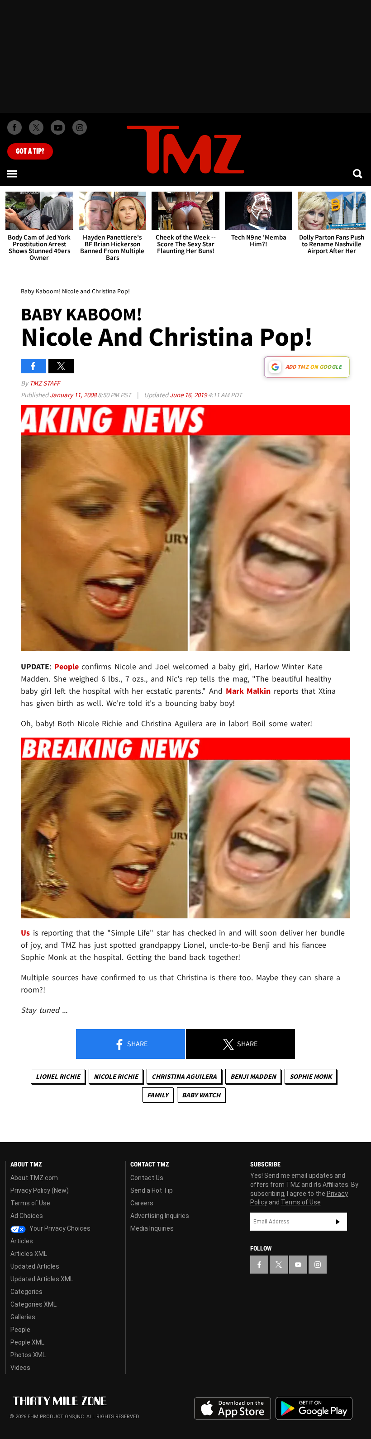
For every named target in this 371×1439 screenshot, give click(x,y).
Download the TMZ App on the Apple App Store (232, 1408)
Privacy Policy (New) (39, 1190)
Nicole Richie (116, 1076)
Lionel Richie (58, 1076)
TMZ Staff (44, 383)
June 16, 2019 (189, 394)
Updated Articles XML (41, 1279)
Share (136, 1043)
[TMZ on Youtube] (58, 127)
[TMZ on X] (36, 127)
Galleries (22, 1317)
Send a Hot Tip (151, 1190)
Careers (141, 1203)
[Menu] (12, 173)
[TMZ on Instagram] (79, 127)
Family (157, 1095)
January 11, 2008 (74, 394)
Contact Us (146, 1177)
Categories (26, 1291)
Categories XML (33, 1304)
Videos (20, 1367)
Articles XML (28, 1253)
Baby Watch (201, 1095)
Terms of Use (30, 1203)
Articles (21, 1241)
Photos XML (28, 1355)
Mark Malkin (248, 691)
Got (30, 151)
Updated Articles (34, 1266)
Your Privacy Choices (59, 1228)
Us (25, 932)
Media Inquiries (152, 1228)
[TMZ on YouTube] (298, 1265)
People (68, 666)
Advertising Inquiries (159, 1215)
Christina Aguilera (184, 1076)
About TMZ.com (34, 1177)
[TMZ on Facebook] (14, 127)
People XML (27, 1342)
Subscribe (338, 1222)
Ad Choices (26, 1215)
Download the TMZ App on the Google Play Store (314, 1408)
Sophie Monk (311, 1076)
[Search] (358, 173)
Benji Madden (253, 1076)
